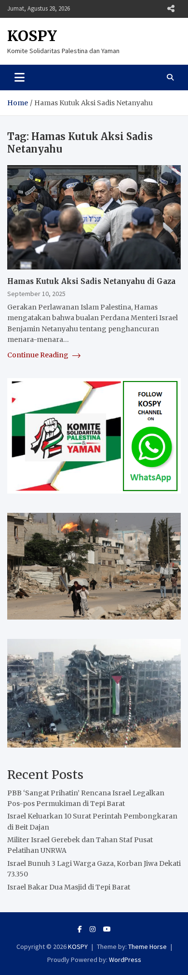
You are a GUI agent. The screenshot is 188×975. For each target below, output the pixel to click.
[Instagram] (92, 929)
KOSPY (32, 36)
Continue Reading (38, 355)
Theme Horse (147, 946)
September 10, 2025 (36, 293)
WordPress (125, 959)
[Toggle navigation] (19, 77)
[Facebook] (80, 929)
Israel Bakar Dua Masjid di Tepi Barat (68, 887)
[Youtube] (107, 929)
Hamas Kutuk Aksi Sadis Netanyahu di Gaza (91, 281)
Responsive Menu (171, 8)
